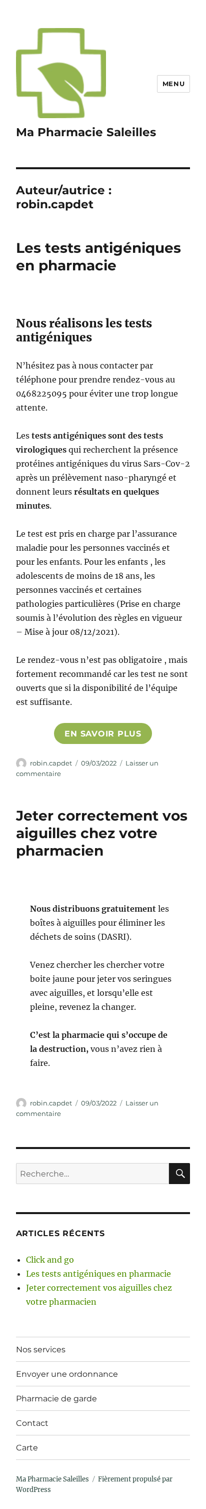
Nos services (41, 1349)
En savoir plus (103, 733)
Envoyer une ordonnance (67, 1374)
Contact (32, 1423)
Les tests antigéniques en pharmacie (98, 256)
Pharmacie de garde (56, 1398)
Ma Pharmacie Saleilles (86, 132)
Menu (173, 84)
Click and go (50, 1260)
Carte (27, 1447)
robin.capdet (51, 763)
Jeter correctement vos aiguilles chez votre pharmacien (102, 833)
